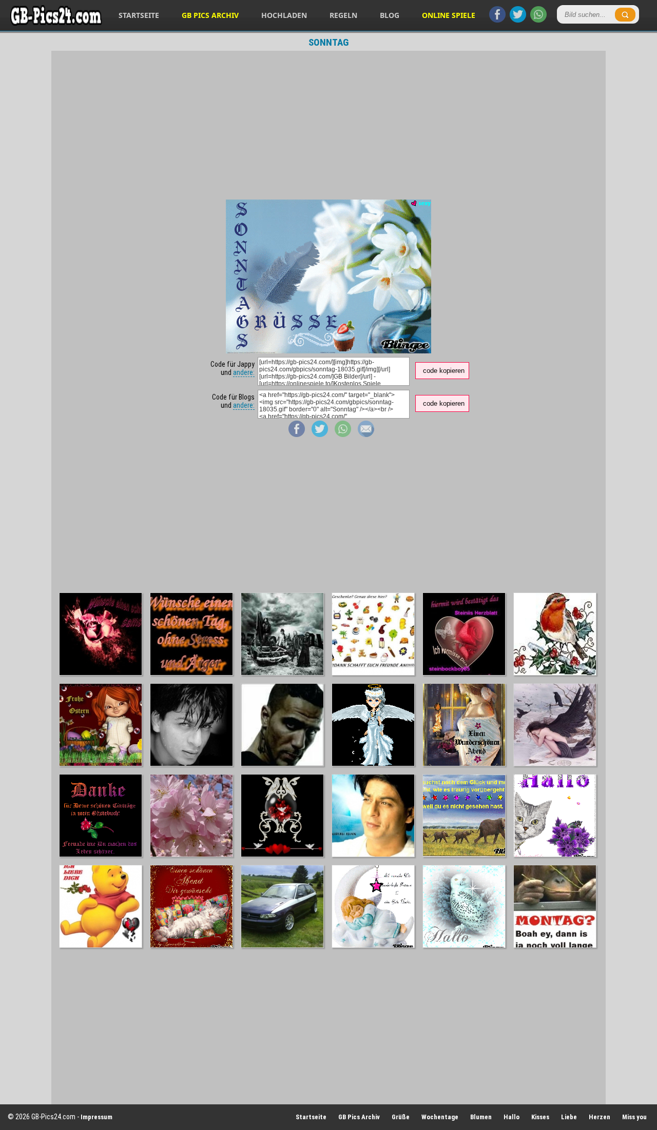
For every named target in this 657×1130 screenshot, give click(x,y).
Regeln (343, 15)
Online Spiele (448, 15)
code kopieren (444, 370)
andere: (244, 372)
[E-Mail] (366, 434)
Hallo (511, 1117)
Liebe (569, 1117)
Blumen (481, 1117)
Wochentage (439, 1117)
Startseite (139, 15)
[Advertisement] (328, 125)
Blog (389, 15)
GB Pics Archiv (210, 15)
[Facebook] (497, 20)
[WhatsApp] (538, 20)
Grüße (401, 1117)
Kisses (540, 1117)
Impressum (96, 1117)
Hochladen (284, 15)
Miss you (634, 1117)
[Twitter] (518, 20)
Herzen (599, 1117)
